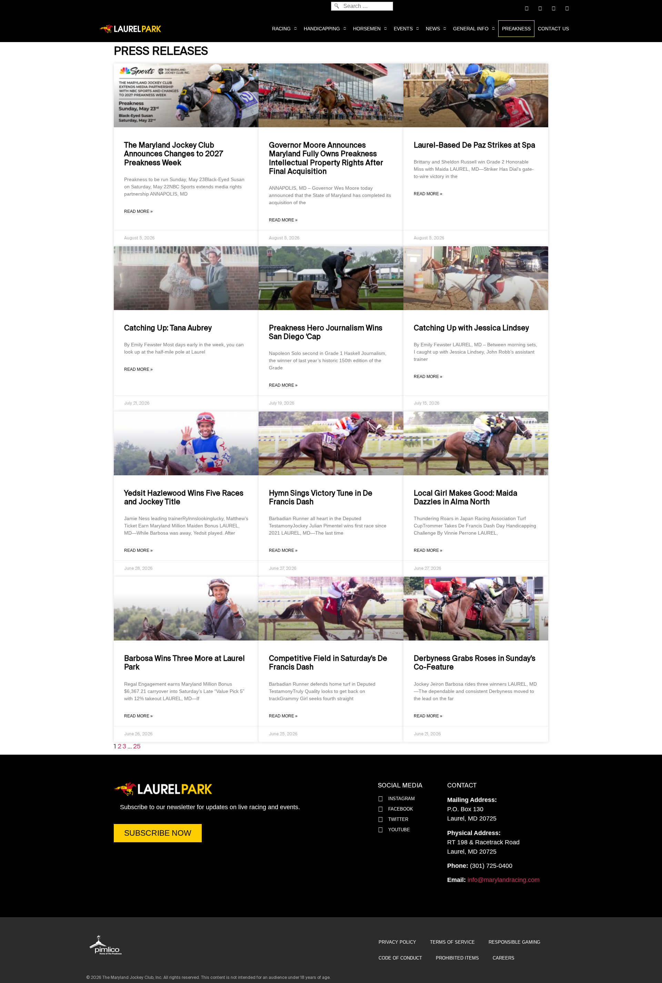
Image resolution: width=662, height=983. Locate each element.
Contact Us (553, 28)
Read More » (138, 211)
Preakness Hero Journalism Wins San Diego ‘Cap (325, 332)
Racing (281, 28)
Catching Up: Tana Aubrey (168, 328)
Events (403, 28)
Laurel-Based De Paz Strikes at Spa (474, 145)
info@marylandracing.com (504, 879)
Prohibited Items (457, 958)
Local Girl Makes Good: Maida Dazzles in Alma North (465, 497)
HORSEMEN (367, 28)
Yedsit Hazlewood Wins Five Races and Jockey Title (183, 497)
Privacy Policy (397, 942)
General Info (471, 28)
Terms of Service (452, 942)
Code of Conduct (400, 958)
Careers (503, 958)
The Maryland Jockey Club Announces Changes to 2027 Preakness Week (173, 153)
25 (137, 746)
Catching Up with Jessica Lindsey (471, 328)
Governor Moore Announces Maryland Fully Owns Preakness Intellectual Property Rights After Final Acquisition (326, 158)
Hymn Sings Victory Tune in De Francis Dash (320, 497)
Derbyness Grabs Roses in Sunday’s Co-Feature (474, 663)
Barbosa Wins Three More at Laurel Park (184, 663)
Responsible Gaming (514, 942)
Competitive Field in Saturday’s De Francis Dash (328, 663)
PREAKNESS (516, 28)
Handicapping (322, 28)
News (433, 28)
